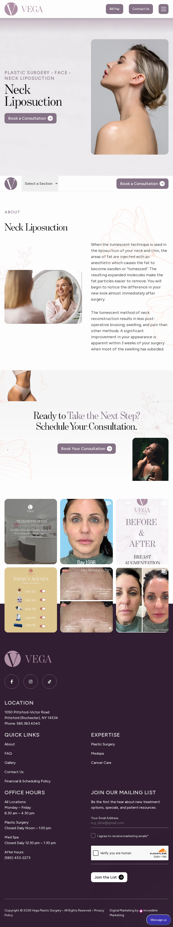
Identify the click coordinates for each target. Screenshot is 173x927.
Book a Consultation (27, 118)
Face (61, 72)
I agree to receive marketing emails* (123, 836)
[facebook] (12, 681)
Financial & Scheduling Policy (27, 781)
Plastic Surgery (27, 72)
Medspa (97, 753)
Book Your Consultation (83, 448)
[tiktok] (49, 681)
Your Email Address (106, 818)
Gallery (10, 762)
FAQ (8, 753)
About (10, 744)
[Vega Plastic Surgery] (24, 9)
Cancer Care (101, 762)
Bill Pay (114, 9)
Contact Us (140, 9)
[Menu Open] (163, 9)
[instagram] (30, 681)
